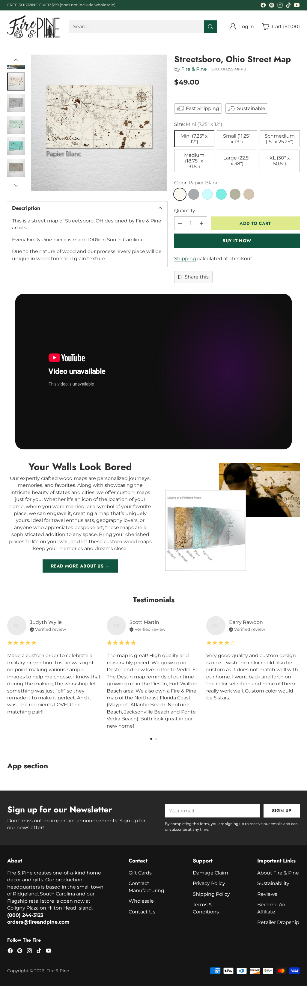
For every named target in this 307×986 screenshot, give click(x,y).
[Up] (16, 60)
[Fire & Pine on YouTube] (297, 6)
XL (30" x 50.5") (280, 160)
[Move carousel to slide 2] (156, 739)
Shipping (185, 258)
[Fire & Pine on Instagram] (280, 6)
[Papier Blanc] (180, 194)
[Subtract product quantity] (179, 223)
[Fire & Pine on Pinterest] (272, 6)
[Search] (210, 26)
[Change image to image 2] (16, 82)
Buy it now (237, 240)
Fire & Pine (194, 69)
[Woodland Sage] (235, 194)
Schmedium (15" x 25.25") (280, 138)
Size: (198, 124)
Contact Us (142, 912)
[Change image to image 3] (16, 103)
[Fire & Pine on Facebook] (263, 6)
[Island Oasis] (221, 194)
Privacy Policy (209, 883)
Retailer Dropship (278, 922)
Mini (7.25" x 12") (194, 138)
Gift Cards (140, 873)
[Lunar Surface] (193, 194)
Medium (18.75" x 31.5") (194, 160)
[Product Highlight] (153, 371)
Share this (197, 277)
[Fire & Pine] (33, 26)
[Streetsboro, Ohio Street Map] (99, 123)
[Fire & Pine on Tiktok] (288, 6)
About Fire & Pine (278, 873)
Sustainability (273, 883)
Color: (196, 183)
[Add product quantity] (201, 223)
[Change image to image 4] (16, 125)
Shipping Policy (211, 894)
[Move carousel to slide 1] (151, 739)
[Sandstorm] (249, 194)
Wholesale (141, 901)
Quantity (184, 210)
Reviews (267, 894)
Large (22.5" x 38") (236, 160)
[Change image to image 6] (16, 168)
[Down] (16, 185)
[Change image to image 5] (16, 146)
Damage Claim (210, 873)
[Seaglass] (207, 194)
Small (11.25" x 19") (237, 138)
